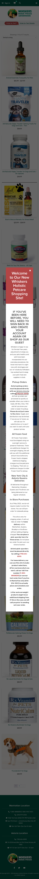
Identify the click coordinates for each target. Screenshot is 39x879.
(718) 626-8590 (22, 394)
